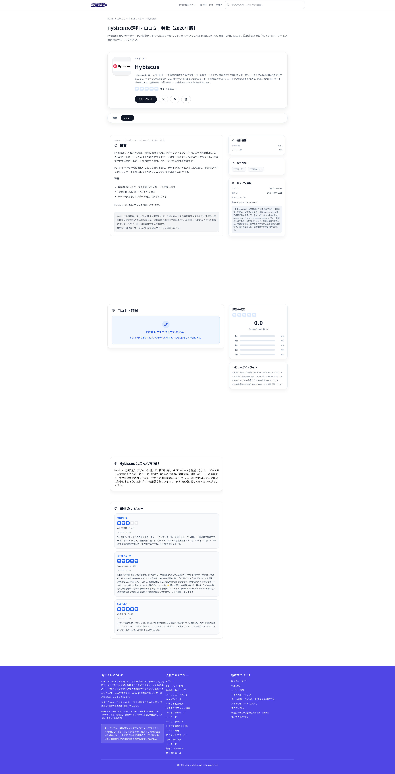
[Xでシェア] (163, 99)
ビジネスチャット (174, 721)
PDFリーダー (239, 169)
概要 (115, 117)
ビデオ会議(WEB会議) (177, 725)
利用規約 (235, 685)
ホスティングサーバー (177, 734)
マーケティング (173, 739)
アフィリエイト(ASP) (176, 694)
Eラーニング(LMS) (175, 685)
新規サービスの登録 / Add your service (250, 712)
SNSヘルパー (123, 603)
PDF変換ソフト (256, 169)
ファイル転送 (172, 730)
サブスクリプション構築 (178, 708)
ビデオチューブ (124, 555)
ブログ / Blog (237, 708)
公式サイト (143, 99)
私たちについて (238, 681)
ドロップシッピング (176, 712)
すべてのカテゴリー (240, 717)
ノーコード (171, 717)
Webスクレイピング (176, 690)
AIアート (170, 681)
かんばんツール (173, 699)
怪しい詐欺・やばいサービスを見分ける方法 (252, 699)
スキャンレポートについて (244, 703)
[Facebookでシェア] (174, 99)
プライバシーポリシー (242, 694)
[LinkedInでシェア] (186, 99)
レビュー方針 (237, 690)
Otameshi (122, 517)
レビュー (127, 117)
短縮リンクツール (174, 748)
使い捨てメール (173, 752)
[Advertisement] (197, 270)
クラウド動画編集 (174, 703)
